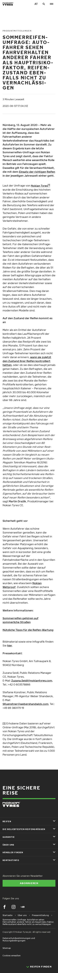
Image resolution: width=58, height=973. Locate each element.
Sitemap (7, 948)
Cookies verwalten (12, 955)
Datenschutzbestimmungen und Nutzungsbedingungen (19, 939)
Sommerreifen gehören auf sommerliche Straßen (21, 620)
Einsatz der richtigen (32, 171)
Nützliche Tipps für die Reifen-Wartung (28, 630)
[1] (4, 723)
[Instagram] (13, 906)
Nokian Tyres (39, 185)
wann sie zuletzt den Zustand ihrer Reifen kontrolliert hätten (27, 361)
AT (36, 4)
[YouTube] (22, 906)
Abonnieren (29, 883)
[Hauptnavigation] (51, 4)
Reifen (51, 171)
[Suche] (44, 4)
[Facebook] (4, 906)
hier (9, 645)
